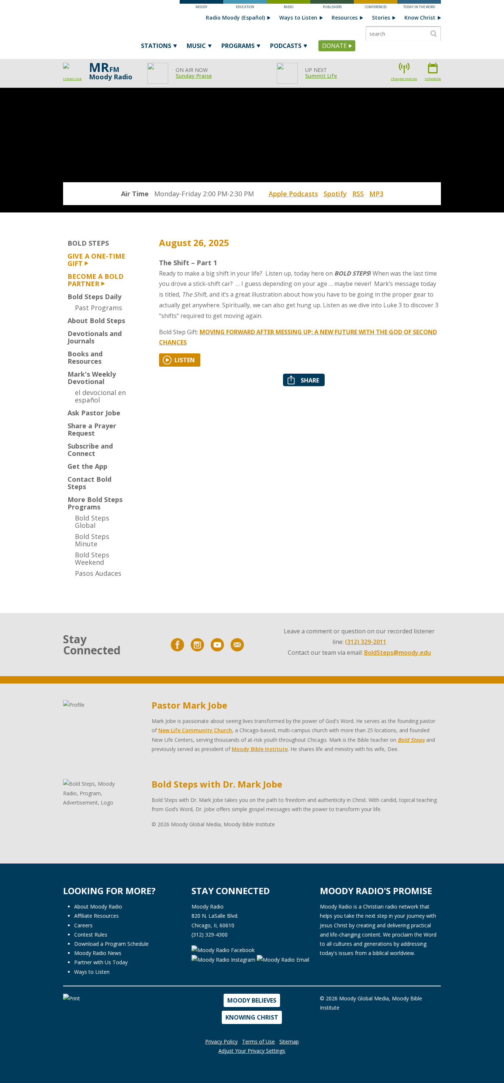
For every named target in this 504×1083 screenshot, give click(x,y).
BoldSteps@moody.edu (397, 652)
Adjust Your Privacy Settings (251, 1050)
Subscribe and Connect (90, 450)
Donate (334, 46)
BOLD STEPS (88, 243)
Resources (345, 17)
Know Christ (419, 17)
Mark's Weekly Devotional (92, 378)
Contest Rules (90, 934)
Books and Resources (85, 357)
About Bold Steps (96, 320)
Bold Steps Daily (94, 296)
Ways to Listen (298, 17)
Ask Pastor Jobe (94, 412)
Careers (83, 925)
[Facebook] (177, 644)
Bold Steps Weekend (92, 558)
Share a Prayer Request (92, 429)
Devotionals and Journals (95, 337)
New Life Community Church (195, 730)
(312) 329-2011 (365, 642)
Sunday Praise (194, 75)
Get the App (87, 466)
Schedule (433, 78)
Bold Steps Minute (92, 540)
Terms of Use (258, 1041)
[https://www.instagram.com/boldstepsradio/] (197, 644)
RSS (358, 193)
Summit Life (321, 75)
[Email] (237, 644)
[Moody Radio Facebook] (223, 949)
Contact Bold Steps (89, 483)
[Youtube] (217, 644)
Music (196, 46)
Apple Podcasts (293, 193)
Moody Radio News (97, 952)
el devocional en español (100, 396)
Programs (238, 46)
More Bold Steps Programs (95, 503)
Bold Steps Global (92, 521)
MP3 (376, 193)
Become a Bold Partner (96, 280)
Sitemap (289, 1041)
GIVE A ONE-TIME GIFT (96, 260)
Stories (381, 17)
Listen (185, 360)
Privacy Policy (221, 1041)
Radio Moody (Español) (235, 17)
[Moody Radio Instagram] (224, 959)
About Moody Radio (98, 906)
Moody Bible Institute (260, 748)
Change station (404, 78)
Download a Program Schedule (111, 943)
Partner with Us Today (101, 962)
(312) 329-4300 (209, 934)
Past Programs (98, 307)
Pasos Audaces (98, 573)
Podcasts (285, 46)
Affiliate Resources (96, 915)
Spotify (335, 193)
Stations (156, 46)
